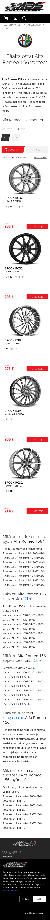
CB (36, 660)
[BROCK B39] (25, 320)
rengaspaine (13, 717)
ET (3, 102)
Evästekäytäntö (10, 890)
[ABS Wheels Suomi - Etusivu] (25, 6)
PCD (26, 598)
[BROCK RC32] (25, 178)
